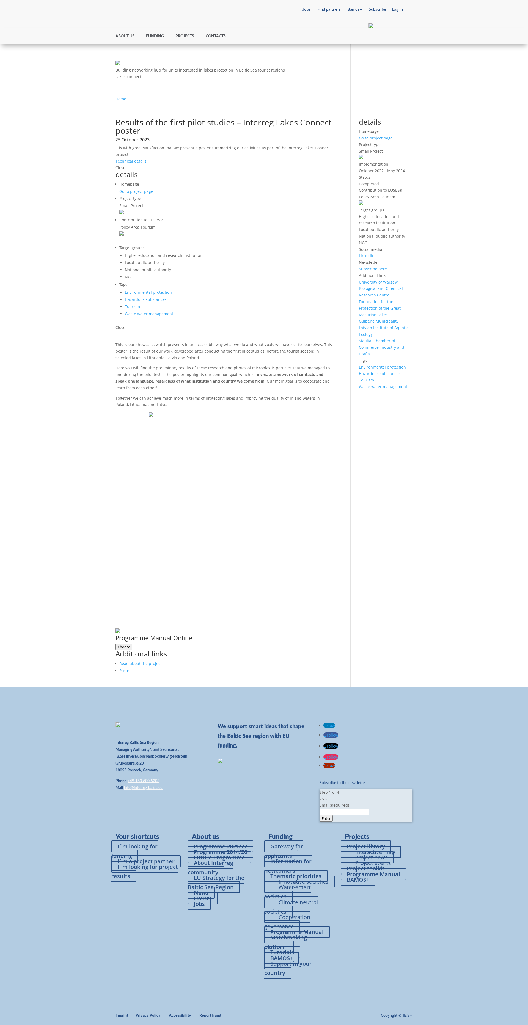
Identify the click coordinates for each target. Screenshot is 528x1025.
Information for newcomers (288, 866)
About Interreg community (210, 867)
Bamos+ (354, 9)
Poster (125, 670)
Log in (397, 9)
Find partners (329, 9)
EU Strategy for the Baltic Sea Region (216, 882)
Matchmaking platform (285, 942)
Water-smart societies (287, 891)
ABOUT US (125, 36)
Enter (326, 818)
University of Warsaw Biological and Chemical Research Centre (381, 288)
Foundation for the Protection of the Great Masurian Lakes (380, 308)
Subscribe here (373, 268)
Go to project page (136, 191)
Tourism (132, 306)
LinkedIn (367, 255)
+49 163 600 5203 (144, 781)
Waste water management (149, 313)
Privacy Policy (148, 1016)
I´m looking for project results (144, 871)
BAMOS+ (358, 879)
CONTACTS (216, 36)
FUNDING (155, 36)
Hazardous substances (146, 299)
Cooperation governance (287, 921)
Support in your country (288, 968)
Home (121, 98)
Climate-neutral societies (291, 906)
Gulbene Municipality (378, 321)
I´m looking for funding (134, 851)
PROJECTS (184, 36)
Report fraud (210, 1016)
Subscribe (377, 9)
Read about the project (140, 663)
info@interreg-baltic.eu (143, 788)
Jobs (306, 9)
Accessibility (180, 1016)
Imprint (122, 1016)
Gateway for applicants (283, 851)
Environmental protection (148, 292)
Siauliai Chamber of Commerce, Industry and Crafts (381, 347)
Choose (124, 646)
